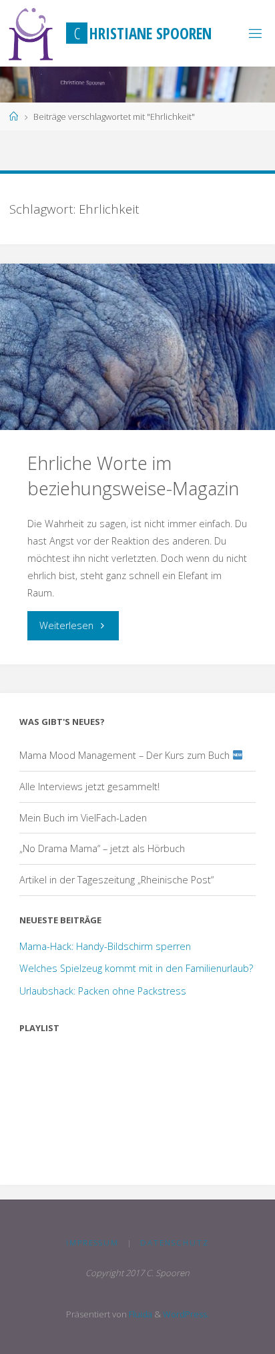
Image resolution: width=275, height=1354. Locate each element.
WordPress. (186, 1314)
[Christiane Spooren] (31, 33)
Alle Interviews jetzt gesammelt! (89, 786)
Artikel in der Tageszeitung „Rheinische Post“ (116, 879)
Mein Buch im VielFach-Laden (83, 817)
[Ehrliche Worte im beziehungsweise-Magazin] (137, 347)
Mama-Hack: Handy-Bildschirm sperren (105, 946)
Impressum (92, 1242)
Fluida (139, 1314)
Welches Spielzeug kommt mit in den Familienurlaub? (136, 968)
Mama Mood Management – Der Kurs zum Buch (125, 755)
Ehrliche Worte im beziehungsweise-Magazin (133, 476)
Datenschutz (174, 1242)
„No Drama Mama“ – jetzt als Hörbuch (102, 848)
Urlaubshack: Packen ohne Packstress (102, 991)
